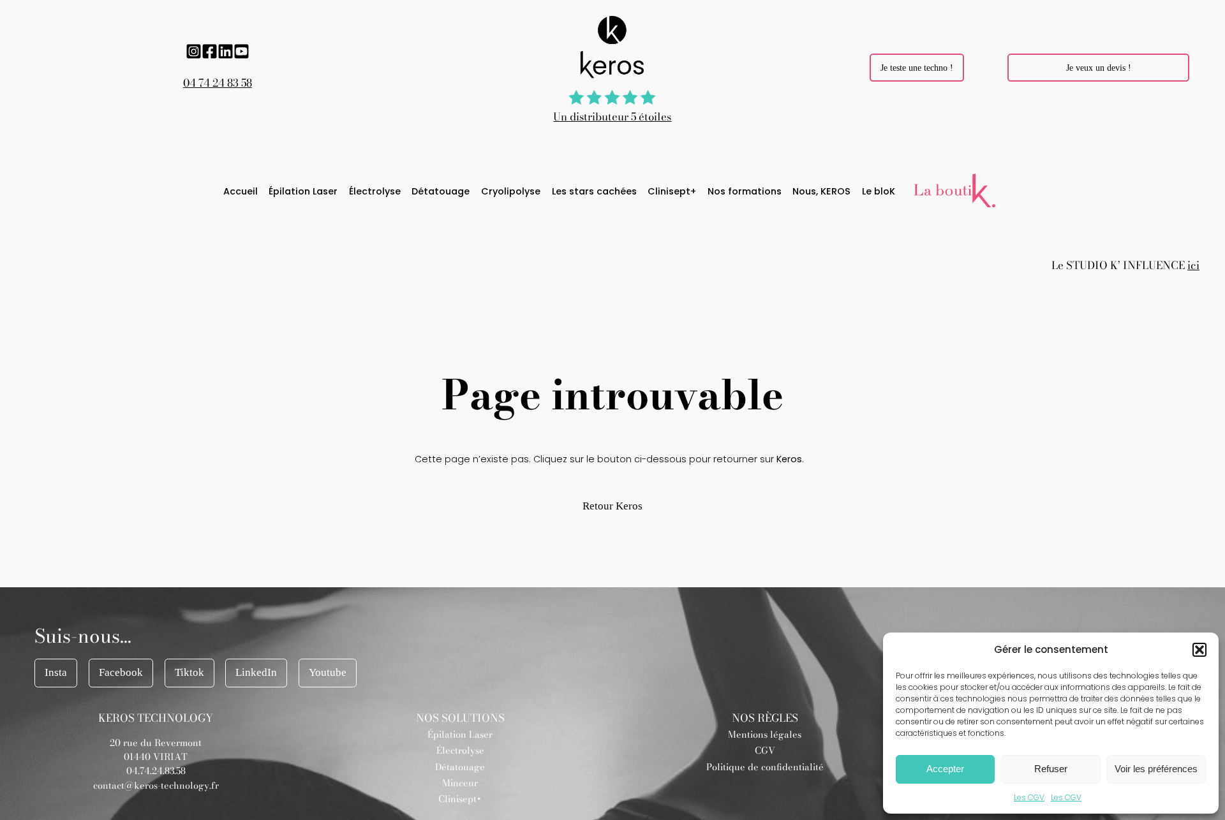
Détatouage (460, 767)
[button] (1199, 649)
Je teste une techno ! (916, 67)
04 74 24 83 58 (217, 83)
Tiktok (189, 672)
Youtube (327, 672)
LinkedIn (256, 672)
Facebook (121, 672)
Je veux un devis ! (1098, 67)
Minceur (460, 783)
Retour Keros (612, 506)
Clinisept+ (460, 799)
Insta (56, 672)
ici (1193, 265)
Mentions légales (764, 735)
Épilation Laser (460, 735)
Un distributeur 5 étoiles (612, 116)
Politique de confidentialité (765, 767)
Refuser (1050, 768)
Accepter (945, 768)
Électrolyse (460, 750)
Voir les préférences (1156, 768)
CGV (765, 750)
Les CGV (1029, 797)
